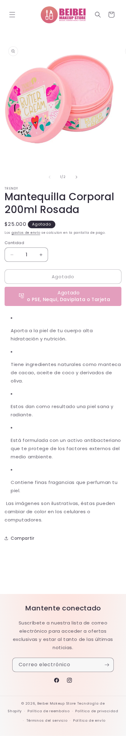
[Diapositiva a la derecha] (76, 177)
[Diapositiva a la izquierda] (49, 177)
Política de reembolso (49, 711)
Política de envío (89, 720)
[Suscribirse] (106, 665)
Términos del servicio (47, 720)
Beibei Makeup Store (56, 703)
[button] (12, 14)
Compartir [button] (22, 538)
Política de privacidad (96, 711)
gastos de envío (26, 232)
